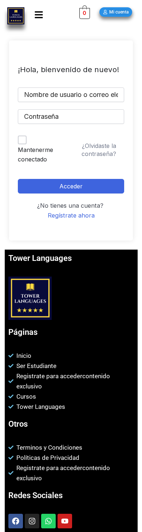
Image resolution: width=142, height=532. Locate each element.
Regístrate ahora (71, 215)
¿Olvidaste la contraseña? (99, 149)
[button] (39, 15)
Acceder (71, 186)
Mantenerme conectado (35, 154)
